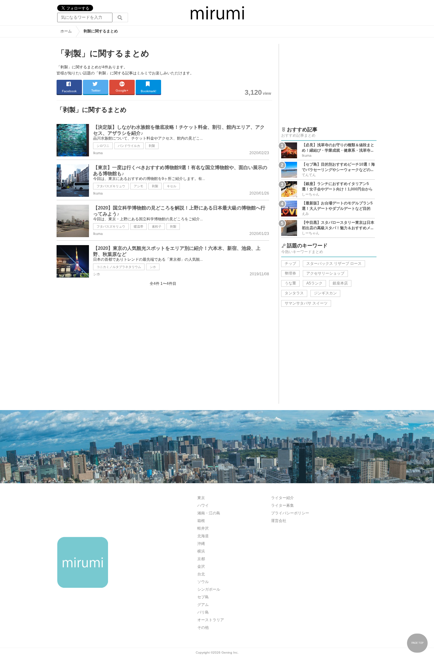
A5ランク (314, 283)
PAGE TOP (417, 643)
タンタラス (294, 293)
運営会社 (278, 520)
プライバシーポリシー (290, 513)
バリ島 (203, 612)
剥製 (152, 146)
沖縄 (201, 543)
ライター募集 (282, 505)
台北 (201, 574)
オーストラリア (210, 620)
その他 (203, 627)
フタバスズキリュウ (111, 186)
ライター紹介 (282, 498)
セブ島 (203, 597)
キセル (171, 186)
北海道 (203, 536)
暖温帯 (138, 226)
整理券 (290, 273)
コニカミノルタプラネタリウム (119, 267)
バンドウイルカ (129, 146)
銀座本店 (340, 283)
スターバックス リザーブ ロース (334, 263)
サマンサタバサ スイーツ (306, 303)
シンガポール (208, 589)
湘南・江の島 (208, 513)
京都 (201, 559)
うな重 (290, 283)
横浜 (201, 551)
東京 (201, 498)
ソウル (203, 582)
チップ (290, 263)
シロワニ (103, 146)
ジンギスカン (325, 293)
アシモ (138, 186)
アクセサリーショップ (325, 273)
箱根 (201, 520)
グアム (203, 604)
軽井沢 (203, 528)
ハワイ (203, 505)
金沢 (201, 566)
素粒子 (156, 226)
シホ (153, 267)
